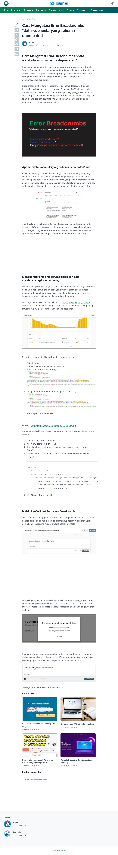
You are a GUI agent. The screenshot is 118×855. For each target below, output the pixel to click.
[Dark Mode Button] (112, 3)
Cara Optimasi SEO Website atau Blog (77, 724)
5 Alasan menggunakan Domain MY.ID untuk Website (53, 425)
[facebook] (17, 30)
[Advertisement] (59, 254)
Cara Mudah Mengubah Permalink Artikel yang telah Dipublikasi (37, 761)
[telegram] (17, 44)
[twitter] (17, 35)
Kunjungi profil (20, 825)
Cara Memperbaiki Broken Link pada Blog (38, 725)
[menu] (6, 3)
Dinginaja (62, 850)
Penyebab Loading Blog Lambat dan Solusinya (76, 761)
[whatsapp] (17, 39)
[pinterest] (17, 49)
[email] (17, 54)
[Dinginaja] (59, 3)
